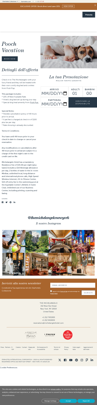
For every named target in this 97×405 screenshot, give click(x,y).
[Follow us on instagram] (81, 360)
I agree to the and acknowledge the (65, 292)
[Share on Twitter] (6, 202)
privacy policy (56, 389)
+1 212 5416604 (48, 320)
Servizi (40, 28)
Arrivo (54, 89)
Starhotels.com (26, 1)
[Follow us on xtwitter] (60, 360)
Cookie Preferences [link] (8, 367)
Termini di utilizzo (57, 348)
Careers (18, 347)
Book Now (9, 59)
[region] (61, 25)
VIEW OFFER (68, 6)
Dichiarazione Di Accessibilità (42, 348)
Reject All (86, 401)
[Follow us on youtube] (71, 360)
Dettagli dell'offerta (20, 69)
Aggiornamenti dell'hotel (88, 348)
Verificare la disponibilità (82, 102)
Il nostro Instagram (48, 223)
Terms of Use (63, 291)
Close (95, 5)
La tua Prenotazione (68, 76)
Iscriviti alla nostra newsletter (21, 283)
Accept (68, 401)
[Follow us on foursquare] (87, 360)
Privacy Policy (54, 293)
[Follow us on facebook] (65, 360)
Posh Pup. (34, 102)
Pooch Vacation (13, 47)
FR (72, 14)
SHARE (5, 199)
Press (2, 347)
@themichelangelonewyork (48, 218)
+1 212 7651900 (48, 317)
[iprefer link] (50, 335)
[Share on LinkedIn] (14, 202)
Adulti (75, 89)
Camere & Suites (53, 28)
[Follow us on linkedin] (91, 360)
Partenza (54, 100)
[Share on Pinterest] (10, 202)
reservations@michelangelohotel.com (48, 323)
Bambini (90, 89)
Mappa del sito (31, 348)
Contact (24, 347)
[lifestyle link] (31, 335)
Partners (7, 347)
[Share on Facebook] (2, 202)
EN (70, 14)
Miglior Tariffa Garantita (69, 81)
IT (75, 14)
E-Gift (12, 348)
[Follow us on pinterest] (76, 360)
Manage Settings (50, 401)
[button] (88, 14)
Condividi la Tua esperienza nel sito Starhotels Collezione (21, 289)
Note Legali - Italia (77, 348)
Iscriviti (88, 293)
